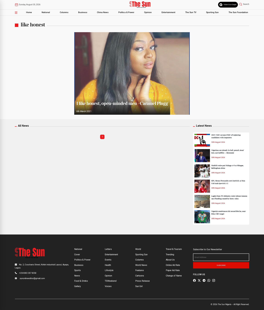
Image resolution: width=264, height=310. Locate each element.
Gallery (77, 286)
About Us (170, 259)
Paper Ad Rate (173, 270)
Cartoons (139, 275)
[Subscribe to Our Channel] (204, 280)
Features (139, 270)
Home (29, 12)
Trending (170, 254)
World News (141, 265)
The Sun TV (190, 12)
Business (82, 12)
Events (108, 259)
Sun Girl (139, 286)
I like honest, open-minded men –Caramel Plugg (122, 104)
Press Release (142, 281)
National (46, 12)
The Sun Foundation (238, 12)
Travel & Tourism (174, 249)
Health (108, 265)
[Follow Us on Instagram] (213, 280)
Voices (108, 286)
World (138, 249)
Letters (108, 249)
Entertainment (168, 12)
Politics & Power (126, 12)
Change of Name (174, 275)
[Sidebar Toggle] (16, 12)
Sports (77, 270)
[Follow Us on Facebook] (194, 280)
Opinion (148, 12)
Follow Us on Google (230, 4)
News (77, 275)
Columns (64, 12)
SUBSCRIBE (221, 265)
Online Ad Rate (173, 265)
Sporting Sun (212, 12)
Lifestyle (109, 270)
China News (102, 12)
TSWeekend (110, 281)
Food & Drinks (81, 281)
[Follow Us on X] (199, 280)
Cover (77, 254)
